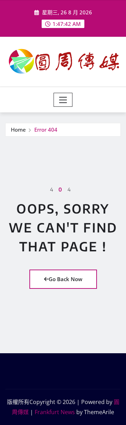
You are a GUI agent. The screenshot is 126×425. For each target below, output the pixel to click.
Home (18, 129)
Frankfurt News (55, 412)
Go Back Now (65, 279)
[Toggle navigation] (63, 100)
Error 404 (45, 129)
